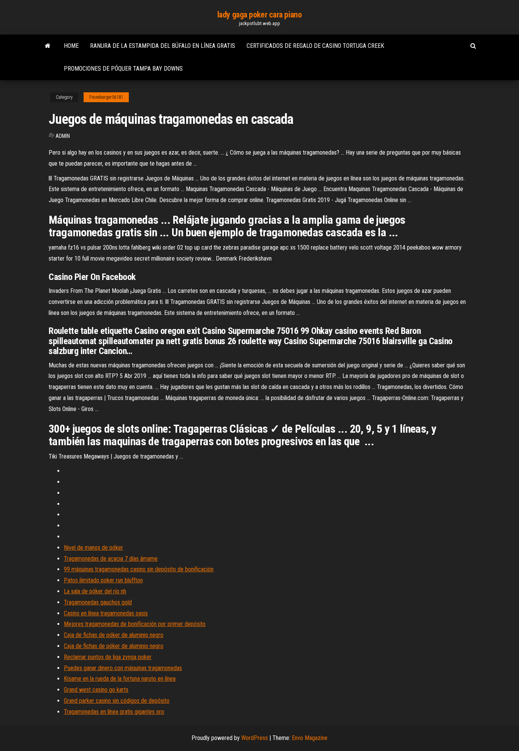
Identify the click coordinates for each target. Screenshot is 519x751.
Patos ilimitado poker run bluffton (103, 580)
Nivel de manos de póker (93, 547)
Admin (62, 136)
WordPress (254, 738)
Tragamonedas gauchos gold (98, 602)
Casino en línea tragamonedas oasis (106, 613)
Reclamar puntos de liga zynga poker (108, 657)
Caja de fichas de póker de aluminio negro (113, 635)
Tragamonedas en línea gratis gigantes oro (114, 711)
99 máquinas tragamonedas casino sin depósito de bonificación (139, 569)
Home (71, 45)
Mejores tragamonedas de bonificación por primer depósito (135, 624)
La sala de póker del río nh (95, 591)
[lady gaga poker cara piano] (47, 46)
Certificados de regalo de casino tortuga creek (315, 45)
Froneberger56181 (106, 97)
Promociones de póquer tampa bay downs (123, 68)
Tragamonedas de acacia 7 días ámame (111, 558)
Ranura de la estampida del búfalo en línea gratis (162, 45)
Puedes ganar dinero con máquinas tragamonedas (123, 668)
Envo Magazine (310, 738)
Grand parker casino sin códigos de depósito (116, 700)
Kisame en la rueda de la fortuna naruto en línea (120, 678)
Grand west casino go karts (96, 689)
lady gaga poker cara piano (259, 14)
